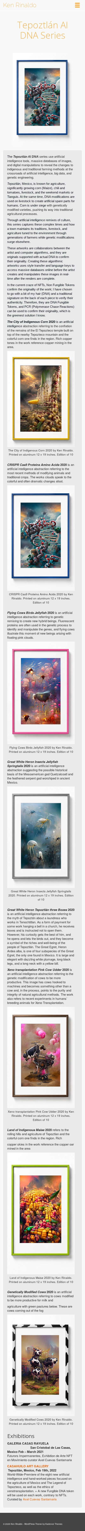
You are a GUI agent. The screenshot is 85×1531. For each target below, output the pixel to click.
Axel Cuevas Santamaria (40, 1499)
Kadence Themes (53, 1524)
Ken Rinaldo (19, 5)
